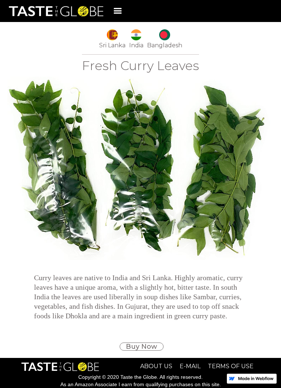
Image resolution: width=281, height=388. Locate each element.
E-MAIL (190, 366)
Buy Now (141, 347)
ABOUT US (156, 366)
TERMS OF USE (231, 366)
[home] (54, 11)
